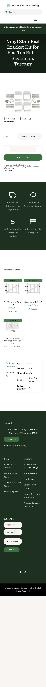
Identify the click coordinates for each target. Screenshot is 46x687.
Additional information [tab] (10, 365)
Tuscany (7, 168)
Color (6, 136)
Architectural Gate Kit (12, 303)
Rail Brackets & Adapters (22, 165)
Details (12, 289)
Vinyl (12, 168)
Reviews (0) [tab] (10, 374)
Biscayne (11, 167)
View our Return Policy (15, 445)
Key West (27, 167)
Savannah (35, 167)
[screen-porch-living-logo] (23, 4)
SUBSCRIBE (11, 550)
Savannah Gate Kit (33, 302)
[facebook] (21, 572)
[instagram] (25, 572)
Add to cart (23, 157)
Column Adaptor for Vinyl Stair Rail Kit (12, 340)
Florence (19, 167)
